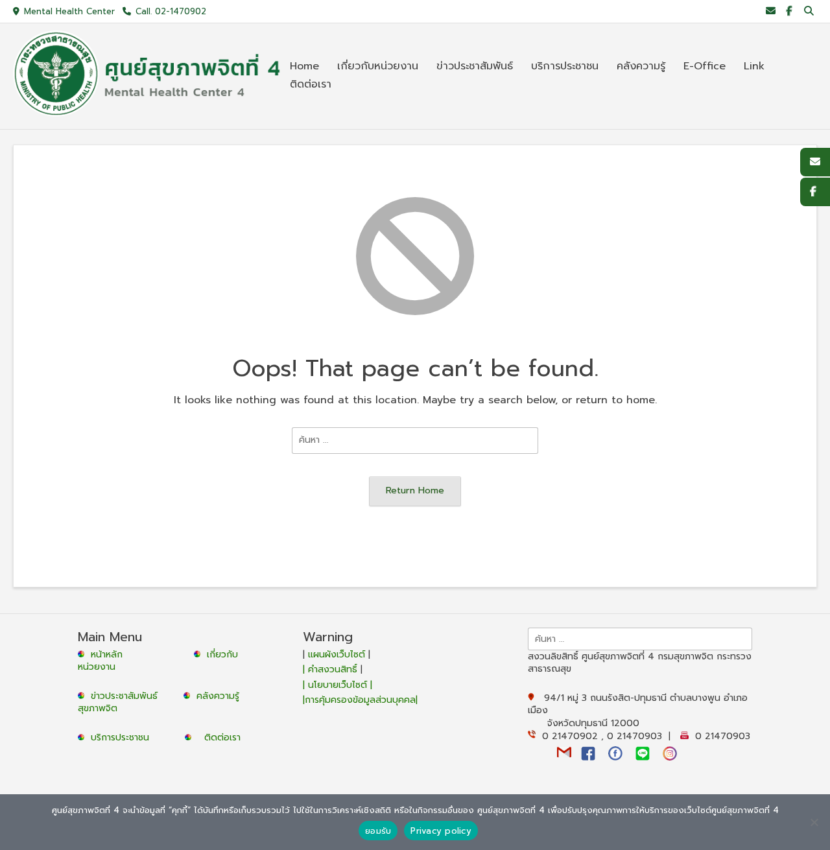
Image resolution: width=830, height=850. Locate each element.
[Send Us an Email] (771, 11)
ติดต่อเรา (222, 737)
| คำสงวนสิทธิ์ (332, 669)
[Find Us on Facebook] (789, 11)
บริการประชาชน (123, 737)
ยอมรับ (378, 831)
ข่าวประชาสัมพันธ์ (127, 696)
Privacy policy (440, 831)
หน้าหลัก (105, 654)
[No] (813, 822)
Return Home (415, 490)
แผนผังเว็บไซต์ (336, 654)
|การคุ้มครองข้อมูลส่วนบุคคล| (360, 700)
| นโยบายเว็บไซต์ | (337, 685)
